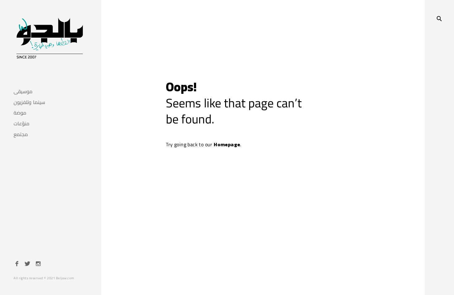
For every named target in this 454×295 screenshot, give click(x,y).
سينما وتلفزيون (29, 102)
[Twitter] (27, 264)
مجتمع (21, 134)
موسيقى (23, 91)
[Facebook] (17, 264)
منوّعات (21, 123)
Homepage (227, 144)
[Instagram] (38, 264)
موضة (20, 113)
